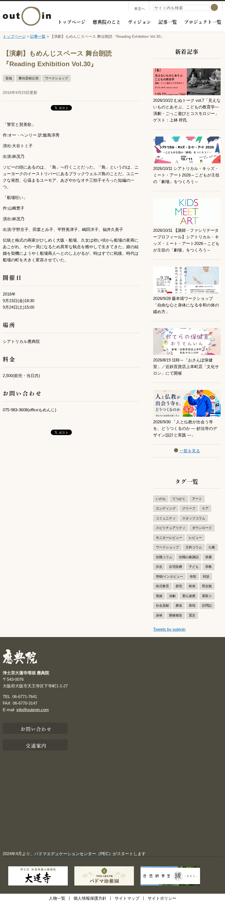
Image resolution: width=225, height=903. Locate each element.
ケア (205, 508)
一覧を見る (189, 450)
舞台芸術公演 (28, 78)
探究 (179, 586)
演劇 (172, 596)
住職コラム (164, 557)
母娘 (159, 596)
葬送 (179, 605)
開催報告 (175, 615)
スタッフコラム (193, 518)
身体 (159, 615)
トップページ (72, 21)
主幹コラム (193, 547)
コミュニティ (166, 518)
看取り (207, 596)
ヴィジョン (139, 21)
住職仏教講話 (189, 557)
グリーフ (188, 508)
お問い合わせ (36, 728)
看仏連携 (188, 596)
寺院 (193, 576)
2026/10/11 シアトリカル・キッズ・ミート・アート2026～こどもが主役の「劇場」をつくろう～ (186, 175)
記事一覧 (167, 21)
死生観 (207, 586)
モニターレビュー (169, 538)
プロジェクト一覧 (202, 21)
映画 (192, 586)
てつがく (178, 499)
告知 (8, 78)
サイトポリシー (162, 898)
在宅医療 (175, 567)
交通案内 (36, 745)
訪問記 (207, 605)
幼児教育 (162, 586)
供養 (208, 557)
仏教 (212, 547)
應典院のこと (107, 21)
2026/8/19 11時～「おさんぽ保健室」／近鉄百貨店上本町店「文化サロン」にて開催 (186, 366)
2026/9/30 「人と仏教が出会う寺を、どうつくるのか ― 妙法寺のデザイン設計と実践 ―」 (185, 428)
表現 (192, 605)
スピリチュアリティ (170, 528)
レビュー (195, 538)
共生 (159, 567)
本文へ (139, 9)
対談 (206, 576)
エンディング (166, 508)
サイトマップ (127, 898)
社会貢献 (162, 605)
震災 (192, 615)
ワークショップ (56, 78)
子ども (194, 567)
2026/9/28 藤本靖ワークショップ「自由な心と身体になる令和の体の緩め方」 (186, 305)
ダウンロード (202, 528)
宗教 (208, 567)
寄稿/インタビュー (169, 576)
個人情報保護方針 (90, 898)
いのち (161, 499)
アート (197, 499)
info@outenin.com (32, 709)
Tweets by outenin (169, 629)
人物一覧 (57, 898)
